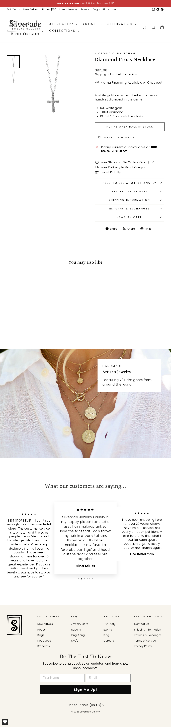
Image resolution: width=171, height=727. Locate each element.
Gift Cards (13, 9)
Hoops (41, 629)
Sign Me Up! (85, 689)
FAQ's (74, 640)
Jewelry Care (129, 217)
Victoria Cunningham (115, 53)
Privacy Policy (143, 646)
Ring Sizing (78, 635)
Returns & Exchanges (129, 208)
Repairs (76, 629)
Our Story (110, 624)
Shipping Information (129, 200)
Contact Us (141, 624)
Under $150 (49, 9)
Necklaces (44, 640)
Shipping (100, 74)
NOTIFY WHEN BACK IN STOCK (130, 126)
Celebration (120, 24)
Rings (40, 635)
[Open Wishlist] (5, 722)
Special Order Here (130, 191)
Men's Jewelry (68, 9)
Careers (109, 640)
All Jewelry (62, 24)
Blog (106, 635)
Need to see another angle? (129, 183)
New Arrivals (31, 9)
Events (85, 9)
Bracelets (43, 646)
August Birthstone (104, 9)
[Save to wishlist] (11, 278)
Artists (90, 24)
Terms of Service (145, 640)
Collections (63, 31)
